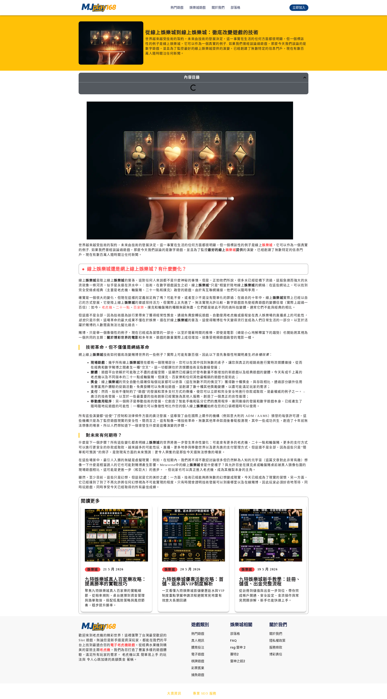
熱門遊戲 (177, 7)
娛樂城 (267, 245)
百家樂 (138, 307)
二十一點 (123, 307)
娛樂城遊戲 (197, 7)
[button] (304, 77)
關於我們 (218, 7)
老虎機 (107, 307)
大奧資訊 (174, 693)
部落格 (235, 7)
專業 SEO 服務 (204, 693)
